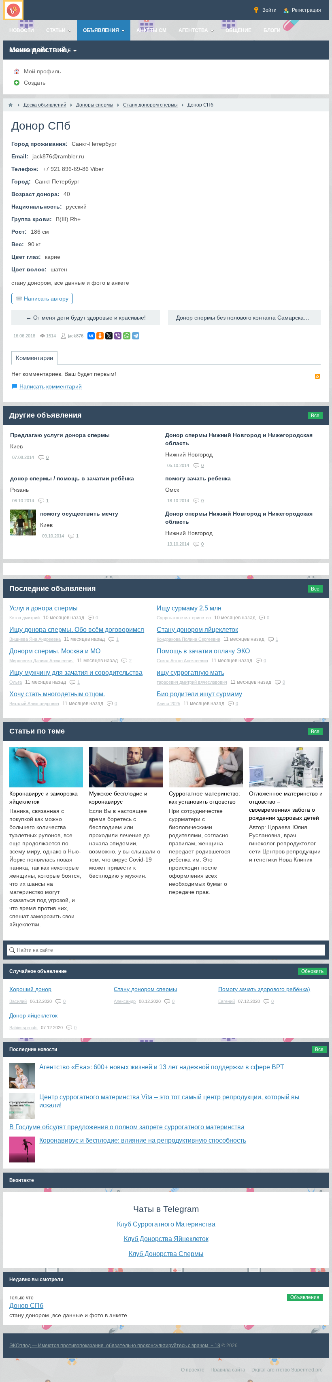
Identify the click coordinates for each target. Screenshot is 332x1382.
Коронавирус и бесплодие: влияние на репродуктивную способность (142, 1140)
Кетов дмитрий (24, 617)
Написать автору (46, 298)
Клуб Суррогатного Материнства (166, 1224)
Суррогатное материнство (184, 617)
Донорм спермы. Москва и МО (54, 651)
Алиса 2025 (168, 703)
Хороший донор (30, 989)
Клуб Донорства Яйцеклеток (166, 1238)
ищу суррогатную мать (190, 672)
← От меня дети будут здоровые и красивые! (86, 317)
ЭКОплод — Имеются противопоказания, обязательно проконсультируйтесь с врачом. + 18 (114, 1345)
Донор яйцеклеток (33, 1015)
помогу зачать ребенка (198, 478)
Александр (125, 1001)
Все (315, 415)
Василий (18, 1001)
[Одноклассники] (100, 335)
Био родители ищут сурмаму (199, 694)
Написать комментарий (50, 386)
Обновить (312, 971)
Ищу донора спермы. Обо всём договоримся (76, 629)
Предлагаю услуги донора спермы (60, 435)
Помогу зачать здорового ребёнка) (264, 989)
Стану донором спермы (145, 989)
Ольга (15, 682)
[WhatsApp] (126, 335)
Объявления (304, 1297)
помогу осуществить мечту (79, 513)
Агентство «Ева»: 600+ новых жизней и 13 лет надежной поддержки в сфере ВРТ (161, 1067)
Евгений (226, 1001)
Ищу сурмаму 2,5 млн (189, 608)
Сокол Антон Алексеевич (182, 660)
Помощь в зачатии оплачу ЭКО (203, 651)
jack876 (75, 335)
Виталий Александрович (34, 703)
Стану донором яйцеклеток (197, 629)
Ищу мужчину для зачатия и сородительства (76, 672)
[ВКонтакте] (91, 335)
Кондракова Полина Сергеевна (188, 639)
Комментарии (34, 357)
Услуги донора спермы (43, 608)
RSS (317, 376)
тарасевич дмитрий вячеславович (192, 682)
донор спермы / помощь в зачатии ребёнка (72, 478)
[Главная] (10, 104)
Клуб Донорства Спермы (166, 1253)
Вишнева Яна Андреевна (35, 639)
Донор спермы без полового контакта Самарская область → (248, 317)
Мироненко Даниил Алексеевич (41, 660)
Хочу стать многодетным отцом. (57, 694)
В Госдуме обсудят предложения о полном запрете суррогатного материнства (127, 1127)
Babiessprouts (23, 1027)
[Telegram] (135, 335)
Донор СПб (26, 1305)
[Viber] (117, 335)
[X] (109, 335)
